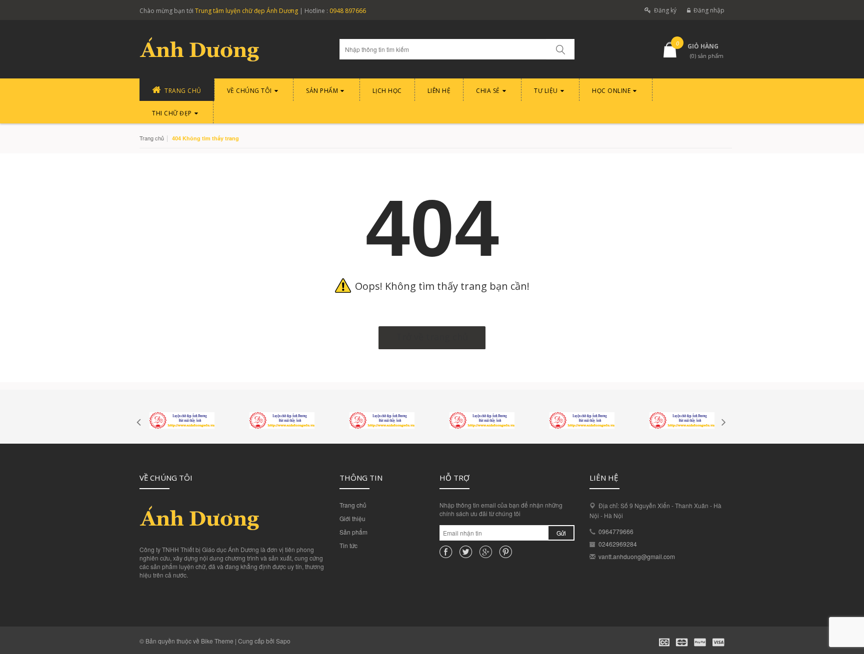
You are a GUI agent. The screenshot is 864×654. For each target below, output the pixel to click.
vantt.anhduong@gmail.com (636, 556)
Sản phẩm (354, 532)
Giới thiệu (353, 518)
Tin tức (349, 545)
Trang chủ (152, 138)
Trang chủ (353, 505)
